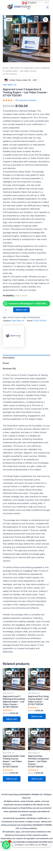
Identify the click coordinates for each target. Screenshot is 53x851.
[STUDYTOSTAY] (13, 336)
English (32, 2)
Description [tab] (9, 357)
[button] (45, 19)
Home (5, 68)
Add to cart (21, 309)
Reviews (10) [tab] (9, 368)
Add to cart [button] (11, 719)
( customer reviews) (25, 100)
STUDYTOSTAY (40, 320)
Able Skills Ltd (16, 68)
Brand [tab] (6, 363)
